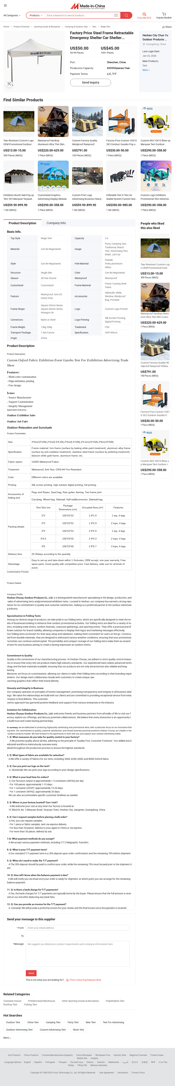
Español (38, 1062)
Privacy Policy (138, 1072)
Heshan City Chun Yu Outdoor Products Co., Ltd (155, 39)
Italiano (90, 1062)
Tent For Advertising (113, 1022)
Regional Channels (138, 1055)
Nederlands (113, 1062)
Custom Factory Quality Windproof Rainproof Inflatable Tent (155, 364)
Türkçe (71, 1065)
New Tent (91, 1022)
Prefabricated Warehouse (41, 1000)
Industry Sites (120, 1055)
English (27, 1062)
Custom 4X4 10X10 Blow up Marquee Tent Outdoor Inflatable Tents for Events (155, 462)
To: (22, 935)
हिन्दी (153, 1062)
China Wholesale (84, 1055)
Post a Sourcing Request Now (83, 979)
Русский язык (76, 1062)
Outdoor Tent (13, 1022)
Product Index (157, 1055)
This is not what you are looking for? (45, 979)
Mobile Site (82, 1058)
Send (31, 973)
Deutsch (101, 1062)
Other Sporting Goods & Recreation (80, 1000)
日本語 (145, 1062)
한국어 (135, 1062)
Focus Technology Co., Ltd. (65, 1072)
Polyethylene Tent (115, 1000)
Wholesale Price (102, 1055)
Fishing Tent (30, 1004)
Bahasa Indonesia (99, 1065)
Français (63, 1062)
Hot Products (14, 1055)
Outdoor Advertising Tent (19, 1029)
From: (20, 927)
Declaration (123, 1072)
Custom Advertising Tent (53, 1029)
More (145, 70)
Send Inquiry (90, 82)
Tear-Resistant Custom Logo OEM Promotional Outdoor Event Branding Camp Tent (155, 266)
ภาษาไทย (163, 1062)
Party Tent (73, 1022)
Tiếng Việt (82, 1065)
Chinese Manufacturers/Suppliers (57, 1055)
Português (50, 1062)
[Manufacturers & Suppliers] (87, 6)
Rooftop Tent (10, 1004)
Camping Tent (53, 1022)
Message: (18, 943)
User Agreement (106, 1072)
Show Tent (78, 1029)
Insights (94, 1058)
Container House (12, 1000)
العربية (125, 1062)
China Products (31, 1055)
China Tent (33, 1022)
